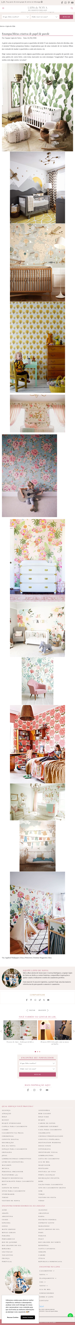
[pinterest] (69, 2)
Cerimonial (8, 1136)
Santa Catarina (46, 1249)
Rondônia (43, 1245)
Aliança (6, 1110)
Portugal (7, 1261)
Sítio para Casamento (13, 1191)
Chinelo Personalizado (50, 1136)
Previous (1, 1031)
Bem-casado (44, 1113)
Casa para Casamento (50, 1130)
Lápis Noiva (37, 7)
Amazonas (43, 1213)
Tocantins (7, 1255)
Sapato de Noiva (10, 1188)
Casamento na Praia (13, 1133)
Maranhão (44, 1226)
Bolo (4, 1117)
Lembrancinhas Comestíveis (16, 1159)
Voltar (31, 1010)
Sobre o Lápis (46, 1297)
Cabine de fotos (46, 1123)
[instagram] (65, 2)
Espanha (6, 1223)
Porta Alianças (46, 1175)
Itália (41, 1258)
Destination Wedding (49, 1142)
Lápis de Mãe (10, 26)
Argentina (7, 1216)
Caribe (41, 1255)
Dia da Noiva (9, 1146)
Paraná (42, 1236)
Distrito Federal (47, 1219)
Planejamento (46, 1278)
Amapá (5, 1213)
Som (40, 1191)
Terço (41, 1194)
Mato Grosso (9, 1229)
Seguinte (42, 1010)
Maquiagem (44, 1165)
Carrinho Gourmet (48, 1126)
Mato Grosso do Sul (49, 1229)
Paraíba (6, 1236)
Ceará (5, 1219)
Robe (40, 1181)
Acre (4, 1210)
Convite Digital (10, 1139)
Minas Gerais (9, 1232)
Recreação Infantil (49, 1178)
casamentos (45, 1271)
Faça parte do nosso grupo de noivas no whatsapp (23, 2)
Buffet (5, 1120)
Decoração (8, 1142)
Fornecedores (46, 1293)
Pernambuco (8, 1239)
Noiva (42, 1274)
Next (74, 1031)
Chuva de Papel (49, 1311)
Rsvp (4, 1184)
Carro (5, 1130)
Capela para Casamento (14, 1126)
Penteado (43, 1168)
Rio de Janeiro (9, 1242)
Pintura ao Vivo (47, 1171)
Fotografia (44, 1149)
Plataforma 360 (10, 1175)
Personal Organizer (12, 1171)
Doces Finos (44, 1146)
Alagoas (42, 1210)
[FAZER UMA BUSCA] (71, 8)
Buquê (41, 1120)
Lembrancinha (46, 1155)
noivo (42, 1286)
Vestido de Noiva (11, 1201)
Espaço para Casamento (14, 1149)
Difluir (56, 1311)
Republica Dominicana (50, 1261)
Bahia (41, 1216)
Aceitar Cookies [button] (28, 1317)
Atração (6, 1113)
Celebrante (44, 1133)
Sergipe (42, 1252)
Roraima (6, 1249)
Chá (41, 1282)
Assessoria (44, 1110)
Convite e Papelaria (49, 1139)
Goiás (5, 1226)
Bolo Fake (43, 1117)
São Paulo (7, 1252)
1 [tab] (35, 1051)
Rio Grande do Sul (11, 1245)
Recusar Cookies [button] (12, 1317)
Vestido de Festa (47, 1197)
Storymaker (8, 1194)
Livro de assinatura (13, 1162)
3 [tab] (39, 1051)
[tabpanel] (20, 1032)
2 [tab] (37, 1051)
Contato (44, 1300)
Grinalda (7, 1152)
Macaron (6, 1165)
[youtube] (72, 2)
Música (5, 1168)
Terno (5, 1197)
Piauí (41, 1239)
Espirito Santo (46, 1223)
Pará (40, 1232)
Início (2, 26)
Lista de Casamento (48, 1159)
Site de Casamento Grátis (52, 1188)
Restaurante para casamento (18, 1181)
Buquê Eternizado (11, 1123)
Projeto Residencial (12, 1178)
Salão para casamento (50, 1184)
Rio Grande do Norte (49, 1242)
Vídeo (41, 1201)
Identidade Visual (48, 1152)
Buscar (37, 1074)
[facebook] (62, 2)
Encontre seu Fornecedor (37, 1057)
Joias (4, 1155)
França (6, 1258)
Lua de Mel (44, 1162)
